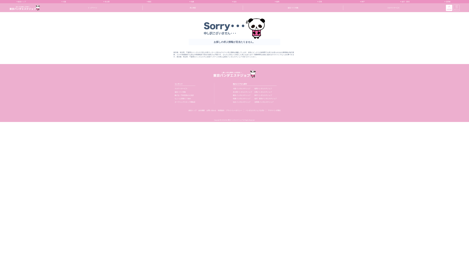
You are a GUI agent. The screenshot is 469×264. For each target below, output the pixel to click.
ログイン (456, 9)
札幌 (192, 2)
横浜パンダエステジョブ (241, 95)
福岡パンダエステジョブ (263, 88)
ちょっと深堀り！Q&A (183, 98)
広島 (320, 2)
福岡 (277, 2)
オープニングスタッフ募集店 (185, 102)
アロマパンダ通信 (274, 110)
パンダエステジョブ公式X (255, 110)
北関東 (448, 2)
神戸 (363, 2)
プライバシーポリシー (234, 110)
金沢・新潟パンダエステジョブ (265, 98)
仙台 (235, 2)
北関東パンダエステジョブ (263, 102)
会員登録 (449, 9)
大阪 (64, 2)
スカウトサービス (393, 8)
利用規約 (221, 110)
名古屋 (107, 2)
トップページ (92, 8)
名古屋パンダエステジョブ (242, 92)
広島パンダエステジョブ (263, 92)
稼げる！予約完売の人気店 (184, 95)
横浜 (149, 2)
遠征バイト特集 (293, 8)
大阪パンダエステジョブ (241, 88)
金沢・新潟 (405, 2)
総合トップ (21, 2)
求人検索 (193, 8)
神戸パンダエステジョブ (263, 95)
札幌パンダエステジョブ (241, 98)
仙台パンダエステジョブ (241, 102)
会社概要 (201, 110)
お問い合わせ (211, 110)
